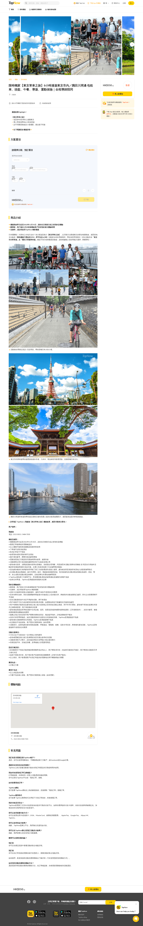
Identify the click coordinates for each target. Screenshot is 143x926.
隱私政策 (72, 904)
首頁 (10, 79)
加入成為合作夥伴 (84, 920)
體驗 (16, 79)
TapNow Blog (82, 917)
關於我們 (81, 914)
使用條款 (66, 904)
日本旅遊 (24, 79)
